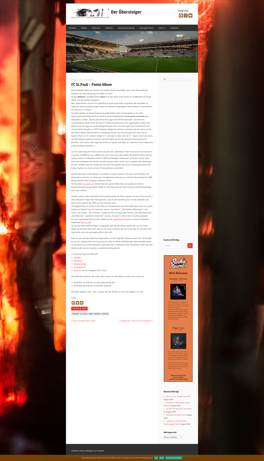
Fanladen (77, 257)
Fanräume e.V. (88, 184)
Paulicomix (96, 28)
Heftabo (84, 28)
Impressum (175, 28)
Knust (76, 270)
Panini (91, 314)
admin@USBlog (89, 80)
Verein (84, 308)
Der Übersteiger (126, 12)
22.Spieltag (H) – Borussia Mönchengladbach (135, 321)
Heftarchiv (109, 28)
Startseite (72, 28)
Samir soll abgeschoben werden (83, 321)
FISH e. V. (162, 28)
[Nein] (261, 458)
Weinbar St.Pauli (80, 264)
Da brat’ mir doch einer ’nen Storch (179, 409)
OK (156, 458)
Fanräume (75, 314)
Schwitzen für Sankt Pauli (175, 415)
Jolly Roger (78, 260)
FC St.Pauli (83, 314)
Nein (161, 458)
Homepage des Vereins (122, 219)
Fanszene (75, 308)
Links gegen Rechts (146, 28)
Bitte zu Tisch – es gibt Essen (176, 396)
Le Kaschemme (80, 267)
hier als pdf (85, 222)
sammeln (97, 314)
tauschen (105, 314)
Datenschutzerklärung (126, 28)
